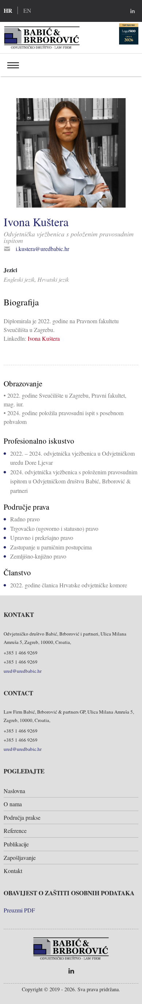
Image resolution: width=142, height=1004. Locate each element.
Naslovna (14, 791)
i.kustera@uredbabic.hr (42, 248)
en (27, 10)
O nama (13, 804)
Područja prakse (22, 817)
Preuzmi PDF (19, 910)
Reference (15, 830)
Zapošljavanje (20, 857)
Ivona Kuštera (44, 338)
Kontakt (13, 870)
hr (8, 10)
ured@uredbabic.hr (23, 671)
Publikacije (16, 844)
